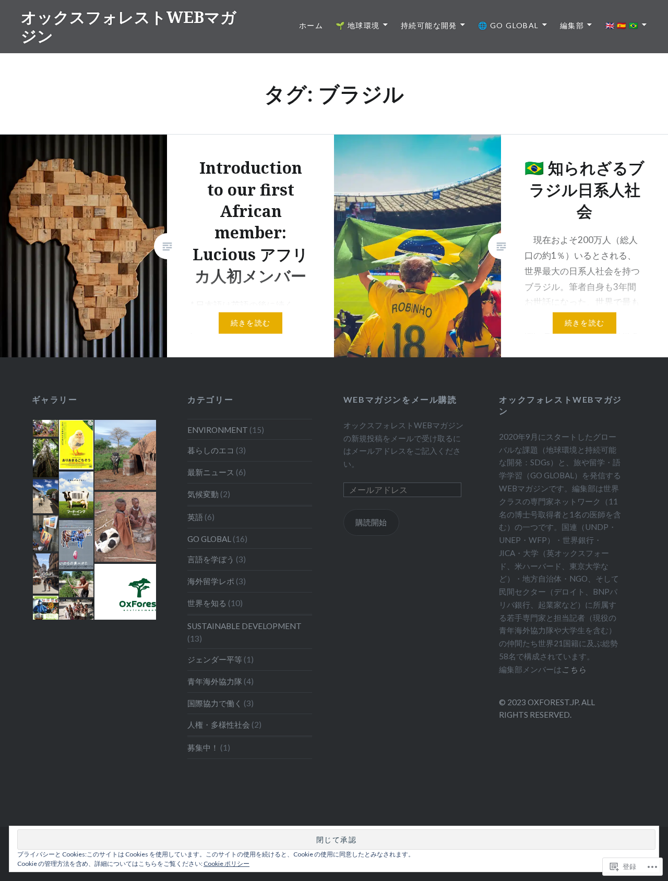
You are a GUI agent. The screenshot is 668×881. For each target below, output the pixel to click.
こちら (574, 669)
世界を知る (206, 603)
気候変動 (203, 494)
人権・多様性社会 (218, 724)
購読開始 (371, 522)
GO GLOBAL (209, 539)
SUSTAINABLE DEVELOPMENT (244, 626)
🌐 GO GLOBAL (508, 25)
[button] (45, 428)
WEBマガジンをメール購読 (400, 399)
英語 (195, 517)
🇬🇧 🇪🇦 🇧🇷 (622, 25)
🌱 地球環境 (357, 25)
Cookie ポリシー (226, 863)
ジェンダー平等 (214, 659)
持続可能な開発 (429, 25)
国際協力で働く (214, 703)
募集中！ (203, 747)
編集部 (572, 25)
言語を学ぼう (210, 559)
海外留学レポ (210, 581)
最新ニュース (210, 472)
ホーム (311, 25)
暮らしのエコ (210, 450)
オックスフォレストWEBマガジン (128, 26)
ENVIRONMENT (217, 430)
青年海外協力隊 (214, 681)
